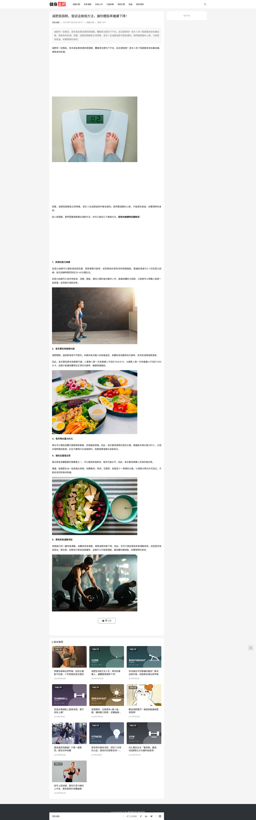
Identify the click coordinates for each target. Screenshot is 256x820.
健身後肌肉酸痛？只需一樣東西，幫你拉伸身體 (68, 749)
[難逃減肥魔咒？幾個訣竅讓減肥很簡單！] (144, 695)
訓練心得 (99, 4)
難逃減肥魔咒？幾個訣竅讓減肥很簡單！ (144, 711)
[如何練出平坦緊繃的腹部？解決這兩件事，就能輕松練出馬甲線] (144, 657)
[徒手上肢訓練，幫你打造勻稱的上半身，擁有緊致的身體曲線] (69, 771)
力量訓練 (110, 4)
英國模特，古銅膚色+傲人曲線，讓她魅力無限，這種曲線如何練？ (106, 711)
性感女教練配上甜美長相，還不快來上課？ (69, 711)
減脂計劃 (76, 4)
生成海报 (133, 816)
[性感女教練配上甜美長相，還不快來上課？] (69, 695)
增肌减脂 (55, 22)
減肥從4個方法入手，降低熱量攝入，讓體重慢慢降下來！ (105, 672)
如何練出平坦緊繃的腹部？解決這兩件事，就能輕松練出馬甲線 (144, 672)
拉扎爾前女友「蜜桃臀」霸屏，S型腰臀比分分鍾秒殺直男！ (144, 749)
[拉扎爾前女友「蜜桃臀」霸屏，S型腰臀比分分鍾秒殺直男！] (144, 733)
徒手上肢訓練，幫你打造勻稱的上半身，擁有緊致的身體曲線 (69, 787)
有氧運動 (87, 4)
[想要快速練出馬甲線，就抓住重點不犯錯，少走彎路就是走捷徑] (69, 657)
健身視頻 (140, 4)
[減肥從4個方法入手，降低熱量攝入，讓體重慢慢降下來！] (106, 657)
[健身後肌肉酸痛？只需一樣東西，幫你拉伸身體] (69, 733)
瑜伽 (130, 4)
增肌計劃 (121, 4)
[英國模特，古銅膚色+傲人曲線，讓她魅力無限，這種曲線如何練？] (106, 695)
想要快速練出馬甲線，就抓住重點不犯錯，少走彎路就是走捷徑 (69, 672)
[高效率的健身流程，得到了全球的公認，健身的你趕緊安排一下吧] (106, 733)
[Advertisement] (106, 75)
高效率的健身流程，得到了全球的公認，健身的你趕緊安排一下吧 (106, 749)
